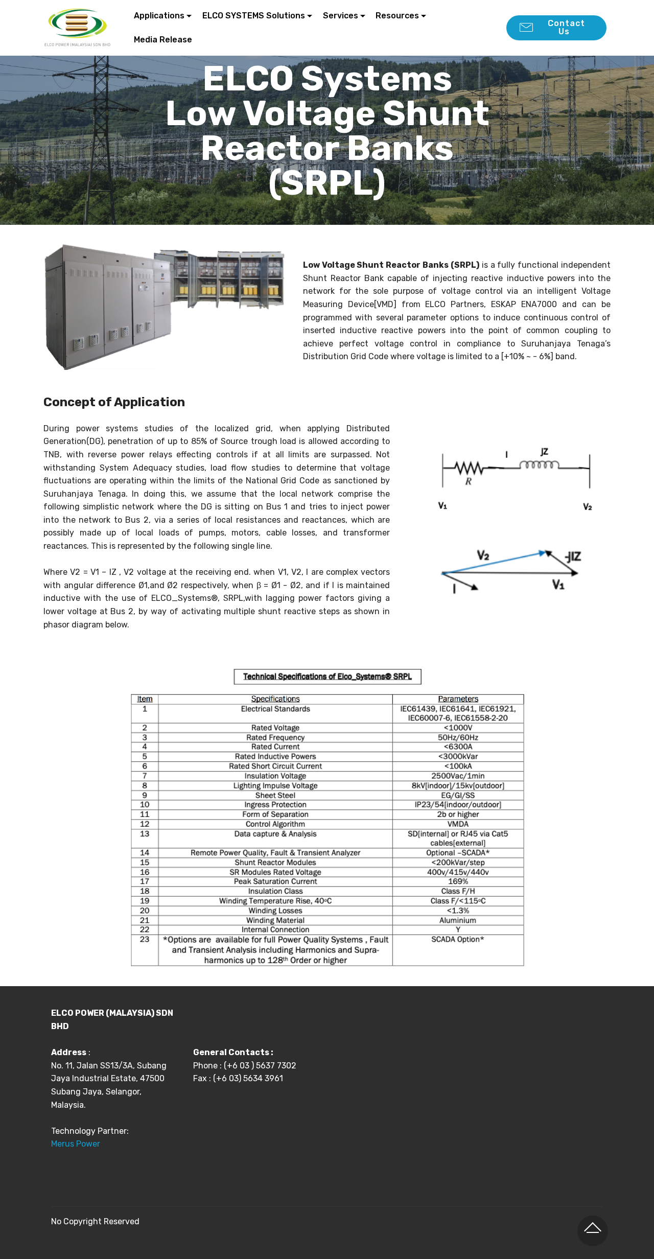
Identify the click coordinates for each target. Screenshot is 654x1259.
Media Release (163, 39)
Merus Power (76, 1144)
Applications (159, 15)
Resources (397, 15)
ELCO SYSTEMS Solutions (253, 15)
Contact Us (565, 27)
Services (340, 15)
